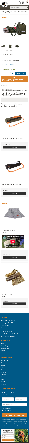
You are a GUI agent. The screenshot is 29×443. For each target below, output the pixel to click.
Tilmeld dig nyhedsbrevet (14, 415)
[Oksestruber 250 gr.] (14, 279)
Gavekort (3, 384)
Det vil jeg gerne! (7, 439)
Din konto (4, 353)
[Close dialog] (27, 429)
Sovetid (3, 379)
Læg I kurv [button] (20, 73)
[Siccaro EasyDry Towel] (14, 215)
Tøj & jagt (3, 374)
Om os (3, 350)
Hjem (2, 343)
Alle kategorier (5, 348)
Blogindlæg (4, 346)
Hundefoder (4, 360)
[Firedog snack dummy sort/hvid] (14, 169)
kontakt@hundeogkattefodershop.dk (12, 334)
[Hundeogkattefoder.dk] (4, 5)
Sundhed (3, 372)
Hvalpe (3, 365)
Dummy (3, 370)
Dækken (3, 377)
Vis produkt (14, 147)
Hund (2, 363)
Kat (2, 367)
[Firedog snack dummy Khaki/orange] (14, 123)
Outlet (3, 381)
